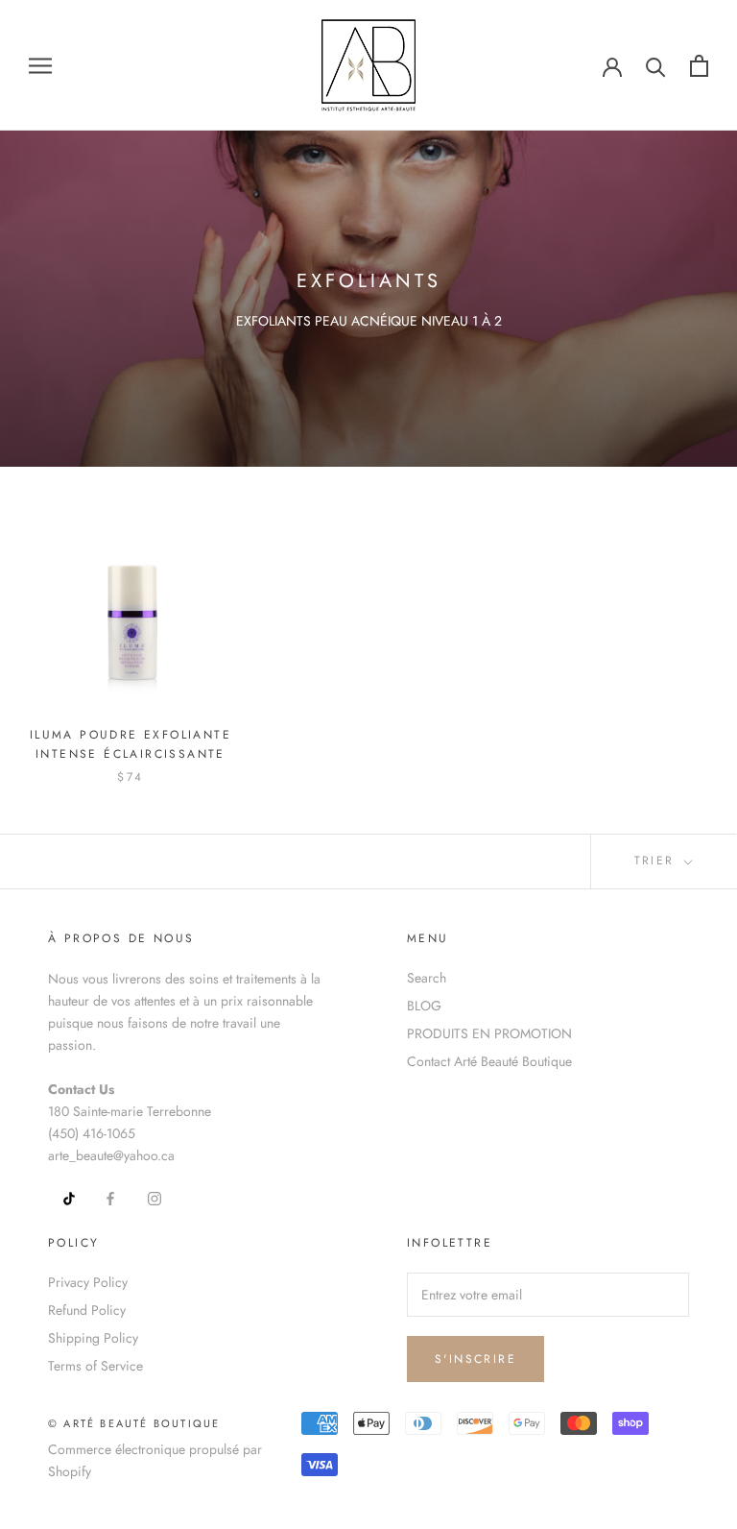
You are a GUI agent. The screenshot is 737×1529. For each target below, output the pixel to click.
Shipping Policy (93, 1337)
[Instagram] (154, 1197)
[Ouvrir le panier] (699, 66)
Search (426, 977)
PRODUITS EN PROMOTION (489, 1033)
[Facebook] (110, 1197)
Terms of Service (95, 1365)
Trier (657, 860)
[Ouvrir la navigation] (40, 65)
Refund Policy (87, 1310)
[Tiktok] (62, 1197)
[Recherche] (656, 66)
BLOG (424, 1005)
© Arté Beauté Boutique (134, 1423)
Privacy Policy (88, 1282)
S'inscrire (475, 1359)
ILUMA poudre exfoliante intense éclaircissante (130, 744)
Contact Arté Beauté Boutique (489, 1061)
